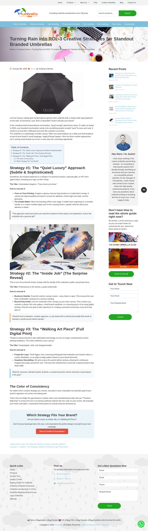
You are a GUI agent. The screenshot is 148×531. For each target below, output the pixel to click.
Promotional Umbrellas (71, 24)
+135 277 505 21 (63, 479)
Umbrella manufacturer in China (23, 489)
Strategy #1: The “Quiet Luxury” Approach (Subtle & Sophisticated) (37, 150)
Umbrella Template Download (22, 486)
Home (60, 2)
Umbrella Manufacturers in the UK (95, 525)
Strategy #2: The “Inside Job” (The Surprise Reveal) (32, 153)
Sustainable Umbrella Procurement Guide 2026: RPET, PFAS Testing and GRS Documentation (126, 97)
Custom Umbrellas (108, 2)
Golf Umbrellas (53, 24)
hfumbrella (58, 525)
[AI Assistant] (141, 524)
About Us (83, 2)
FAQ (95, 2)
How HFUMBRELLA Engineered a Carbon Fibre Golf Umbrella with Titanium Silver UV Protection (126, 109)
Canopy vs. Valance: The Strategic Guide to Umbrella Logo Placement (39, 447)
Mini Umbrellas (103, 24)
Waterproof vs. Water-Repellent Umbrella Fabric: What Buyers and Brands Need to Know (126, 75)
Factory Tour (15, 476)
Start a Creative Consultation (52, 431)
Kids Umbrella (88, 24)
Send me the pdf (121, 274)
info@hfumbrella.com (65, 483)
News (33, 69)
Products (70, 2)
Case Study (116, 24)
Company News (23, 49)
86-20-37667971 (63, 474)
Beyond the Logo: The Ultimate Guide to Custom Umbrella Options (38, 444)
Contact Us (132, 2)
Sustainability (129, 24)
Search (128, 13)
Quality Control (16, 479)
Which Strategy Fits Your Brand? (28, 161)
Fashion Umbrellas (37, 24)
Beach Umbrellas (20, 24)
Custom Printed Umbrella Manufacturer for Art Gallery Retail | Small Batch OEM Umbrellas (126, 120)
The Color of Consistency (25, 159)
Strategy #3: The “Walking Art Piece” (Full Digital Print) (32, 156)
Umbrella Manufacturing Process (23, 492)
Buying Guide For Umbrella (21, 483)
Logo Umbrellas (16, 496)
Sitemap (13, 499)
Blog (121, 2)
